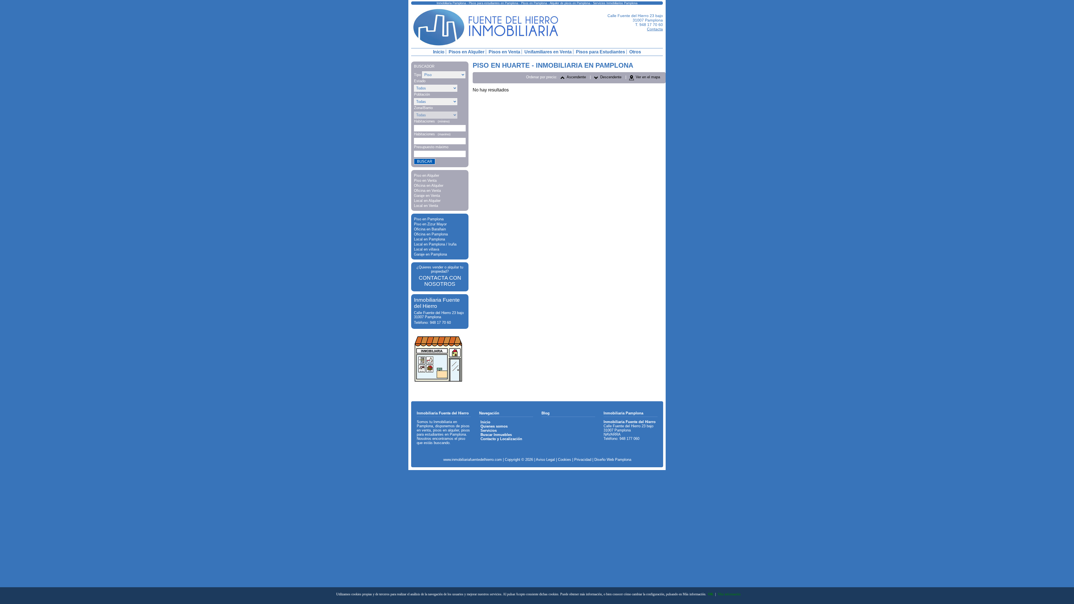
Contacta (655, 29)
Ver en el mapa (648, 77)
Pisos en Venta (504, 51)
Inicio (438, 51)
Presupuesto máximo (431, 147)
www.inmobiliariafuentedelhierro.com (472, 459)
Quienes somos (494, 426)
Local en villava (426, 249)
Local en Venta (426, 206)
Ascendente (576, 77)
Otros (635, 51)
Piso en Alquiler (426, 175)
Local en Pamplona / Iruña (435, 244)
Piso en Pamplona (429, 219)
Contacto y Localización (501, 439)
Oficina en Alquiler (428, 185)
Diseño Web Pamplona (612, 459)
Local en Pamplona (429, 239)
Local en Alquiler (427, 201)
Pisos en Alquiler (466, 51)
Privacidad (582, 459)
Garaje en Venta (427, 196)
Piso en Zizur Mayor (430, 224)
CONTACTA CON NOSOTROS (440, 281)
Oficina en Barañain (430, 229)
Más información (729, 594)
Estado (419, 81)
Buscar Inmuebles (496, 435)
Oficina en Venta (427, 190)
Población (422, 94)
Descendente (610, 77)
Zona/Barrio (423, 108)
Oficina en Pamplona (431, 234)
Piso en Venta (425, 180)
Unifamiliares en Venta (548, 51)
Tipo (417, 75)
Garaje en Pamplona (430, 254)
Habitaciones (432, 121)
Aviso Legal (545, 459)
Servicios (489, 430)
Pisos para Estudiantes (600, 51)
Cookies (564, 459)
